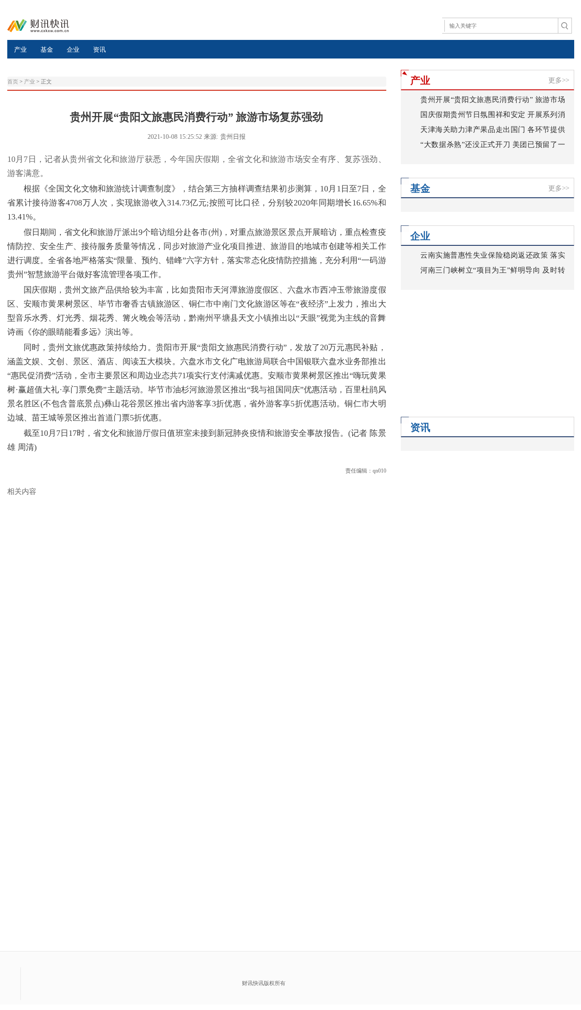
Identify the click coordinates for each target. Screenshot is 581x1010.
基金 (46, 49)
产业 (20, 49)
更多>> (558, 80)
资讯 (99, 49)
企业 (73, 49)
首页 (12, 81)
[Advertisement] (457, 360)
